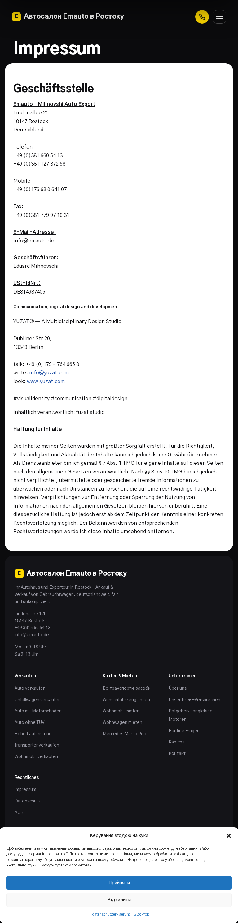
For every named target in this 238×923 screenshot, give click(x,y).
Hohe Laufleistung (33, 734)
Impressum (25, 790)
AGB (19, 813)
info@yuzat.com (49, 372)
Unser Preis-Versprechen (194, 700)
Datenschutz (28, 801)
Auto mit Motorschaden (38, 711)
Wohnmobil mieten (121, 711)
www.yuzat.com (46, 381)
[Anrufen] (202, 17)
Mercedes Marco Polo (125, 734)
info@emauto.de (32, 635)
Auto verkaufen (30, 688)
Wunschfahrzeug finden (126, 700)
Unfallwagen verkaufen (38, 700)
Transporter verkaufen (37, 745)
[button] (229, 836)
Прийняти (119, 882)
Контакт (177, 754)
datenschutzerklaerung (111, 914)
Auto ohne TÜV (29, 722)
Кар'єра (177, 742)
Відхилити (119, 900)
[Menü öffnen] (219, 17)
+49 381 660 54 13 (33, 628)
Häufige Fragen (184, 731)
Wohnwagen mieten (122, 722)
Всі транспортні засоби (127, 688)
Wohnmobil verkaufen (36, 757)
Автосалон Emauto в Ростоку (69, 16)
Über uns (178, 688)
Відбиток (141, 914)
